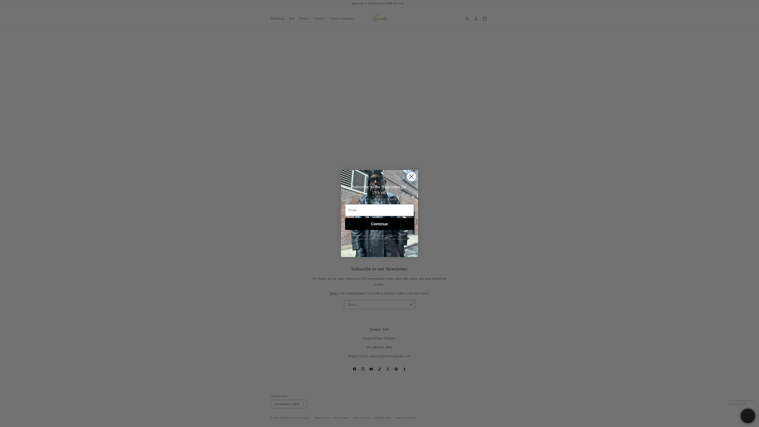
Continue (379, 224)
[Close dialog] (411, 176)
